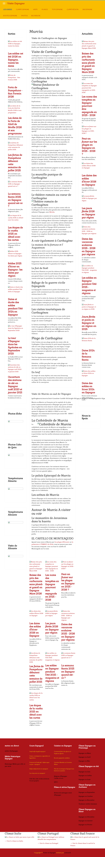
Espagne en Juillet (85, 775)
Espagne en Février (85, 825)
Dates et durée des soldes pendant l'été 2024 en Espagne (15, 307)
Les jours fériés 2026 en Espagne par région (52, 628)
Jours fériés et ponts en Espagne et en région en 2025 (89, 323)
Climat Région (72, 10)
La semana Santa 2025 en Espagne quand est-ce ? (15, 200)
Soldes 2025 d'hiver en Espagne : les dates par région (15, 269)
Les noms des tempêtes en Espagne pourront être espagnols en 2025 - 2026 (52, 587)
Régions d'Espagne (60, 776)
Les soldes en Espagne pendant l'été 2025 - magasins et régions (52, 673)
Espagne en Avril (85, 757)
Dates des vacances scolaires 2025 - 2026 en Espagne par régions (68, 632)
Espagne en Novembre (86, 800)
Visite (35, 10)
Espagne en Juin (84, 772)
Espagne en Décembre (86, 817)
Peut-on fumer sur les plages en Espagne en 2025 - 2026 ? (68, 582)
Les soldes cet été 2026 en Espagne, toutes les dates (15, 59)
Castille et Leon (58, 778)
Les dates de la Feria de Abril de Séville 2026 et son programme (15, 125)
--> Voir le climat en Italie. (14, 841)
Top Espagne (57, 10)
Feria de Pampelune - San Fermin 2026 (15, 92)
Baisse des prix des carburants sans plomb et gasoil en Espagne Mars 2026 (35, 584)
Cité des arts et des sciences (39, 779)
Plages (45, 10)
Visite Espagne (16, 3)
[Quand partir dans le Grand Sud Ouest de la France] (85, 838)
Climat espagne (22, 10)
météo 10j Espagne (11, 751)
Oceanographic (34, 781)
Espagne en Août (84, 779)
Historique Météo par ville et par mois (15, 765)
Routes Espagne (10, 16)
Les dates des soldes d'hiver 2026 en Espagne (35, 629)
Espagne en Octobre (86, 796)
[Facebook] (101, 13)
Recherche (35, 16)
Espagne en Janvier (85, 821)
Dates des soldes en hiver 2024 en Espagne (88, 388)
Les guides (7, 10)
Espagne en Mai (84, 761)
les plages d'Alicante (62, 542)
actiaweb (67, 853)
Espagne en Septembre (87, 792)
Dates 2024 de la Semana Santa (88, 355)
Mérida (52, 212)
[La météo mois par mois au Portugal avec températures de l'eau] (52, 838)
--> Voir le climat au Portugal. (48, 843)
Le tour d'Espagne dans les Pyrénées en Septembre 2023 (15, 346)
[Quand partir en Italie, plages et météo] (20, 837)
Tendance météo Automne (88, 804)
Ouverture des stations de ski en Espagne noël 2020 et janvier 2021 (15, 384)
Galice (56, 782)
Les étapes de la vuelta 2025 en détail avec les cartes (15, 233)
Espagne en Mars (85, 753)
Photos (24, 16)
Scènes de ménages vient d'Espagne (63, 794)
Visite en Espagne (49, 853)
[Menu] (4, 3)
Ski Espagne (87, 10)
